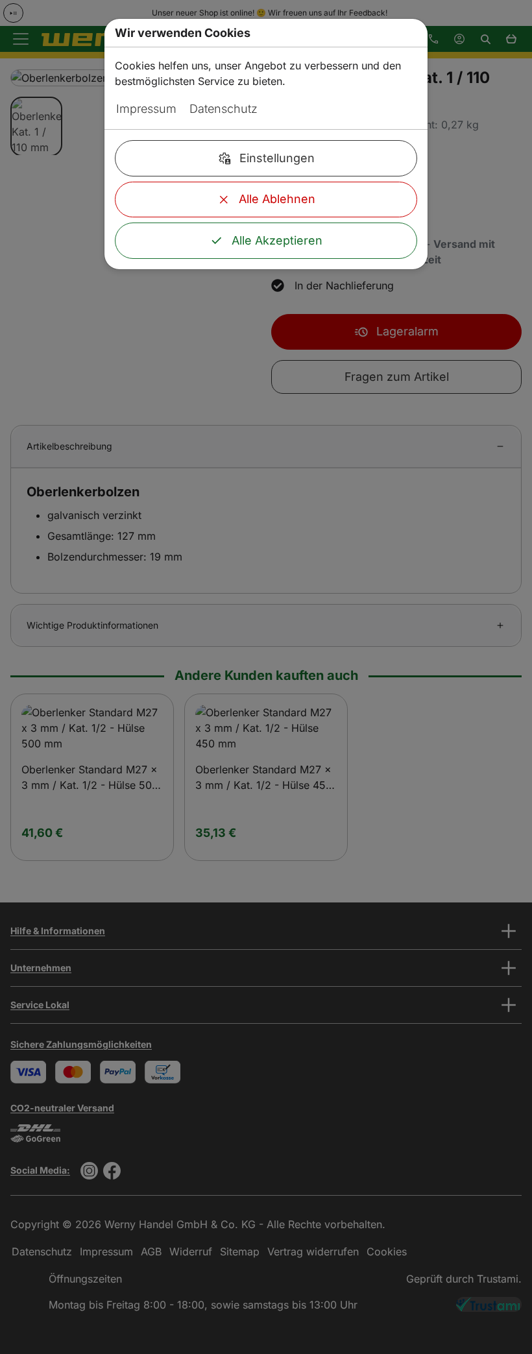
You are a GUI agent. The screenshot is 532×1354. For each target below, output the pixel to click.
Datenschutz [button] (223, 108)
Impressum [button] (146, 108)
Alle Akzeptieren (277, 240)
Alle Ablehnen (277, 199)
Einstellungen (277, 158)
